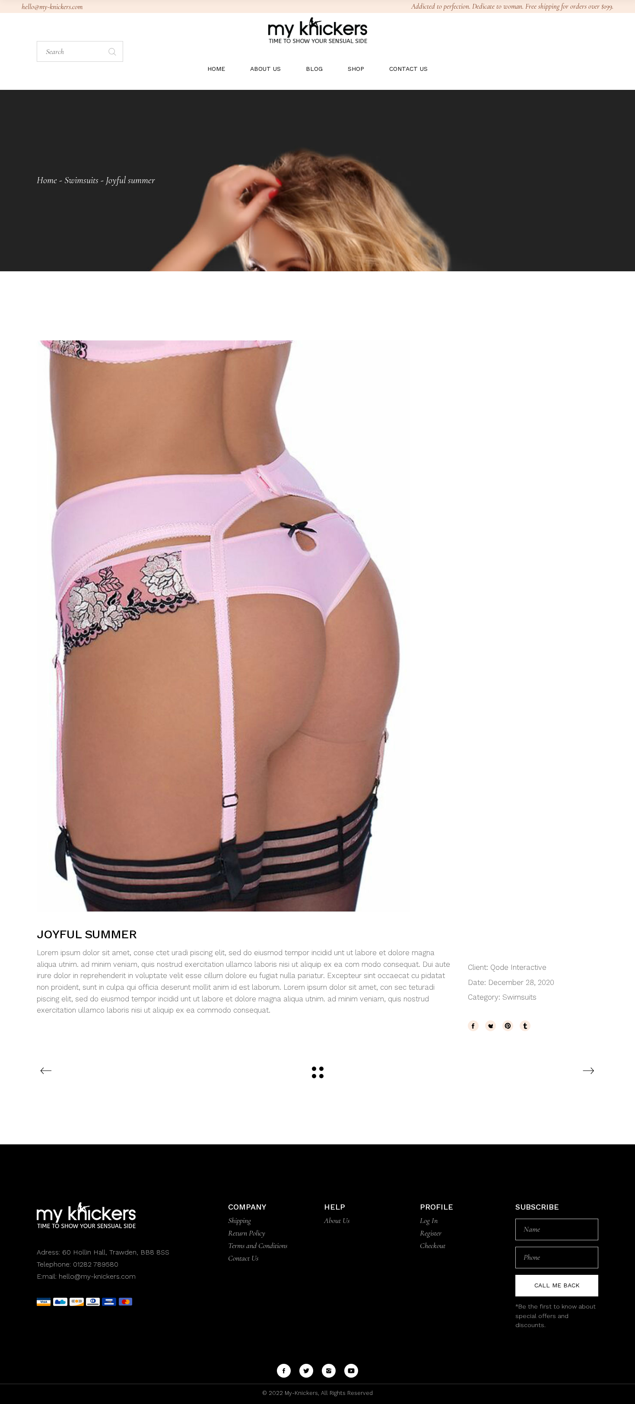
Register (430, 1233)
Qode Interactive (518, 967)
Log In (429, 1220)
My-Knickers (300, 1393)
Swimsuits (519, 997)
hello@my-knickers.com (52, 6)
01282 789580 (95, 1264)
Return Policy (246, 1233)
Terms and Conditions (257, 1245)
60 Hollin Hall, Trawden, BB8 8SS (114, 1252)
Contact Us (243, 1258)
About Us (336, 1220)
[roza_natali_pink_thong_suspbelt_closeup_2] (317, 626)
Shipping (239, 1220)
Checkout (432, 1245)
